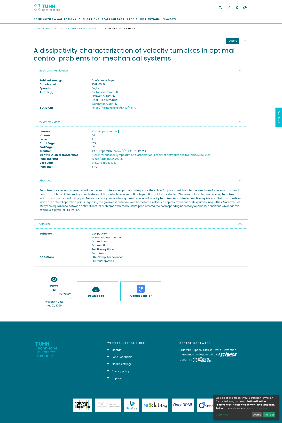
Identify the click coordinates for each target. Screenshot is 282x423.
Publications (89, 19)
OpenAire (208, 405)
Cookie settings (122, 364)
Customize (222, 414)
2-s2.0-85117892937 (104, 163)
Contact (117, 350)
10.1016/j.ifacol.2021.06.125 (107, 159)
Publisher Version (50, 122)
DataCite (131, 405)
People (132, 19)
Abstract (45, 180)
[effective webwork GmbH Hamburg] (202, 360)
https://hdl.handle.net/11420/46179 (114, 108)
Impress (117, 378)
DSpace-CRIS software (206, 350)
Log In (237, 7)
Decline (257, 414)
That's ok (269, 414)
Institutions (150, 19)
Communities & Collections (55, 19)
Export (232, 41)
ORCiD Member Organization (108, 405)
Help (228, 7)
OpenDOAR (182, 405)
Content (44, 224)
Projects (170, 19)
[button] (245, 8)
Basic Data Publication (53, 70)
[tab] (141, 70)
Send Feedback (122, 357)
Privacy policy (121, 371)
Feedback (279, 117)
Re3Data (155, 405)
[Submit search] (220, 7)
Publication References (84, 28)
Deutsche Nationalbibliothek (82, 405)
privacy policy (259, 408)
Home (37, 28)
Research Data (113, 19)
